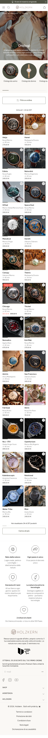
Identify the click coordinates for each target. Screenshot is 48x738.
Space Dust (28, 202)
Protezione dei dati (23, 707)
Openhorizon (29, 434)
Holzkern (17, 697)
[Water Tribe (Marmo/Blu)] (12, 487)
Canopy (5, 270)
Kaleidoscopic (8, 467)
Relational (28, 467)
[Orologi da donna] (29, 71)
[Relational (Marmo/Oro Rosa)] (34, 455)
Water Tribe (7, 500)
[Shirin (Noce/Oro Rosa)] (34, 389)
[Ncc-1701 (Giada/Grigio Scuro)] (12, 422)
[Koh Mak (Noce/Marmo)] (34, 323)
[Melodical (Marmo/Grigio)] (12, 224)
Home (4, 13)
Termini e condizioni (23, 703)
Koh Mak (27, 336)
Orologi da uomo (10, 81)
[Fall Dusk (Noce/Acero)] (12, 389)
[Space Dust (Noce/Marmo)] (34, 190)
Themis (27, 270)
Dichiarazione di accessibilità (23, 720)
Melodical (6, 237)
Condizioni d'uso (23, 711)
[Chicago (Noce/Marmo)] (12, 290)
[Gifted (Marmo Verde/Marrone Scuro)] (12, 190)
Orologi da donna (29, 81)
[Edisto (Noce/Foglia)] (12, 157)
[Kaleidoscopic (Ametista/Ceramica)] (12, 455)
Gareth (27, 237)
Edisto (5, 169)
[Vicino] (45, 1)
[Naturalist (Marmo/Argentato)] (34, 157)
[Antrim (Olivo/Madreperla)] (12, 356)
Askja (4, 136)
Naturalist (28, 169)
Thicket (27, 303)
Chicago (6, 303)
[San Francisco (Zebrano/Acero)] (34, 356)
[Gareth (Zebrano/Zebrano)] (34, 224)
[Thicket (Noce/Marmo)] (34, 290)
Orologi (25, 13)
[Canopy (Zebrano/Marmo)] (12, 257)
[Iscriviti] (40, 662)
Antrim (5, 368)
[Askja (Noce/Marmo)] (12, 124)
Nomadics (6, 336)
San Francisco (30, 368)
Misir (26, 500)
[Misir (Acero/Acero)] (34, 487)
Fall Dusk (6, 401)
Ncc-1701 (6, 434)
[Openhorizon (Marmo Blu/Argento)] (34, 422)
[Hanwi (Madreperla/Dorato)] (34, 124)
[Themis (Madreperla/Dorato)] (34, 257)
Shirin (26, 401)
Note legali (23, 716)
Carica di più (23, 522)
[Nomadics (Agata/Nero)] (12, 323)
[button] (3, 7)
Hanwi (26, 136)
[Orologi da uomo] (10, 71)
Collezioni (14, 13)
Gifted (5, 202)
